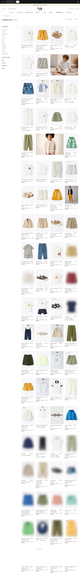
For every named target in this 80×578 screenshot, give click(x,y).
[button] (44, 284)
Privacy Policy (57, 290)
